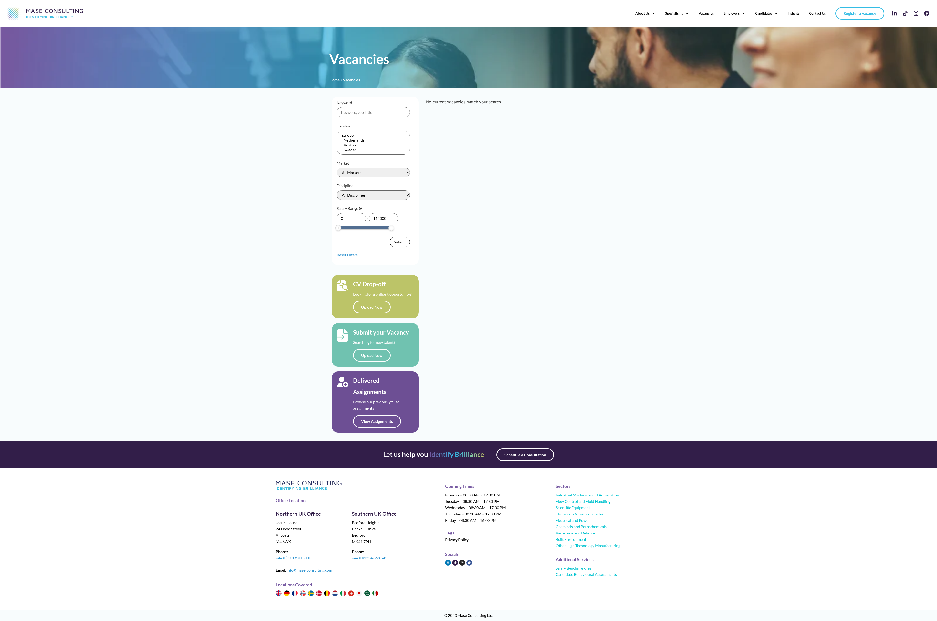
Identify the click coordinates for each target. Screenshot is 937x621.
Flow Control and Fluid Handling (583, 501)
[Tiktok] (905, 13)
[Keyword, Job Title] (373, 112)
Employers (731, 13)
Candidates (763, 13)
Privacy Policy (456, 539)
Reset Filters (347, 254)
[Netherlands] (373, 140)
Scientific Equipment (573, 507)
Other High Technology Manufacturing (588, 545)
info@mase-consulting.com (309, 570)
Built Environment (571, 539)
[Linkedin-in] (894, 13)
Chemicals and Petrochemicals (581, 526)
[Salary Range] (351, 218)
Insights (793, 13)
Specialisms (674, 13)
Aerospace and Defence (575, 533)
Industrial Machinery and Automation (587, 495)
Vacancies (706, 13)
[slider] (338, 228)
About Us (642, 13)
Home (334, 80)
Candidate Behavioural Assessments (586, 574)
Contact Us (817, 13)
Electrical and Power (573, 520)
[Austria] (373, 145)
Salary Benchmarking (573, 568)
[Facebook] (926, 13)
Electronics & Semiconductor (580, 514)
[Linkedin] (448, 563)
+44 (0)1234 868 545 (369, 557)
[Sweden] (373, 149)
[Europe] (373, 135)
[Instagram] (916, 13)
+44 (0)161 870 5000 (293, 557)
